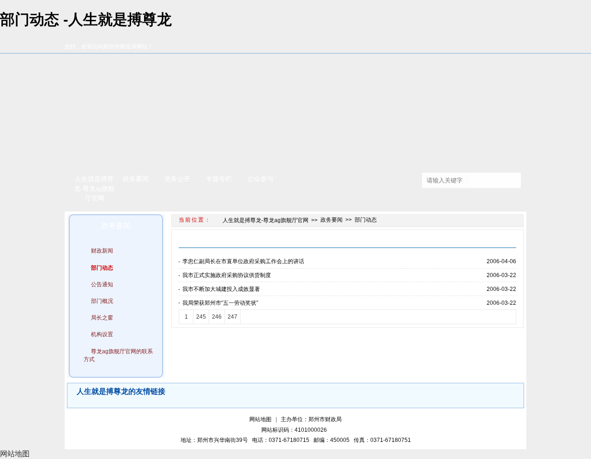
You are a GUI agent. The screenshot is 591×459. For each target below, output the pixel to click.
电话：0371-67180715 (282, 440)
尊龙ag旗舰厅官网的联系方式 (118, 355)
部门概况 (102, 301)
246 (217, 317)
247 (232, 317)
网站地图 (260, 419)
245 (201, 317)
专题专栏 (219, 178)
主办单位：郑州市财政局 (311, 419)
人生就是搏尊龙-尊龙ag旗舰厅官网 (94, 188)
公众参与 (260, 178)
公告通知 (102, 284)
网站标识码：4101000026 (295, 430)
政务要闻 (136, 178)
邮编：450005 (333, 440)
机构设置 (102, 334)
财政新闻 (102, 251)
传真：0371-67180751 (382, 440)
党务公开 (177, 178)
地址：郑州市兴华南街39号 (216, 440)
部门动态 (102, 268)
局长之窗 (102, 317)
